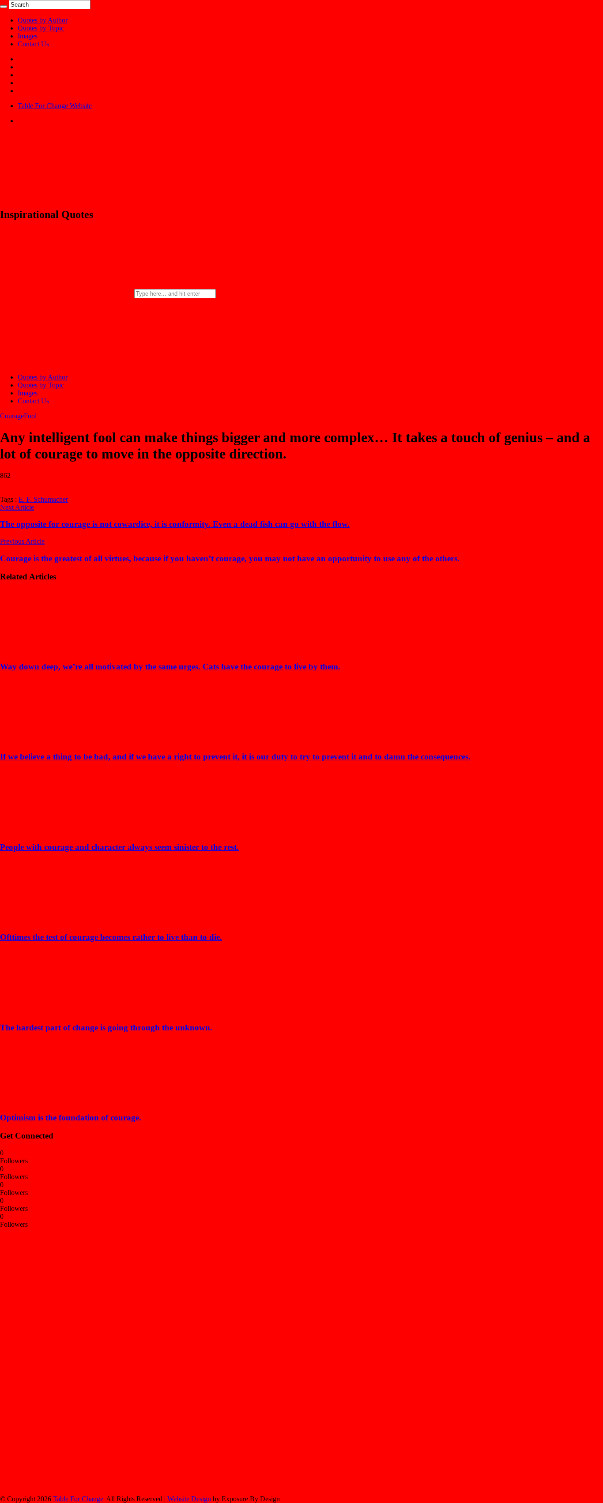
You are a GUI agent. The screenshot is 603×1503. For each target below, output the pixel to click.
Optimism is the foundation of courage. (70, 1117)
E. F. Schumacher (43, 499)
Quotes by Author (43, 20)
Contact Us (33, 44)
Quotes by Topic (41, 28)
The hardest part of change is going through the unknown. (106, 1027)
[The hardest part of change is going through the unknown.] (58, 1010)
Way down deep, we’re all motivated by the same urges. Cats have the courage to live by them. (170, 666)
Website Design (189, 1499)
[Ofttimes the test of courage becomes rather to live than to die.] (58, 920)
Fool (30, 416)
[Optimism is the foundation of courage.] (58, 1100)
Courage (12, 416)
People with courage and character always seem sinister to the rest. (119, 847)
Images (28, 36)
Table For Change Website (55, 105)
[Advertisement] (66, 1361)
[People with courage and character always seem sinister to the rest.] (58, 830)
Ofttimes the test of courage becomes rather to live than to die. (111, 937)
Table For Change (78, 1499)
